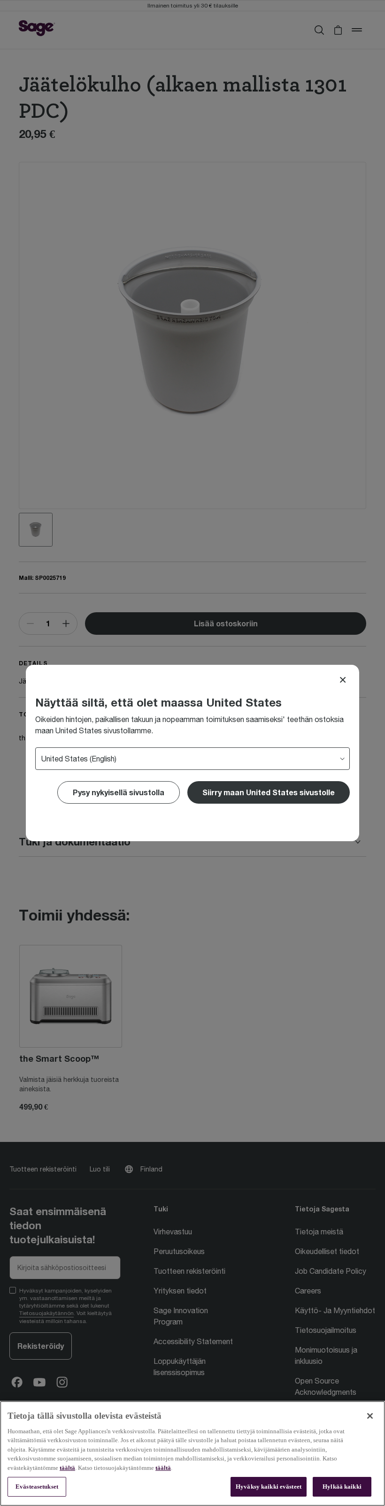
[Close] (343, 679)
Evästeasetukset (36, 1486)
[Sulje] (370, 1416)
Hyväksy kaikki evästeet (268, 1486)
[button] (268, 792)
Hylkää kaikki (342, 1486)
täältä (67, 1467)
